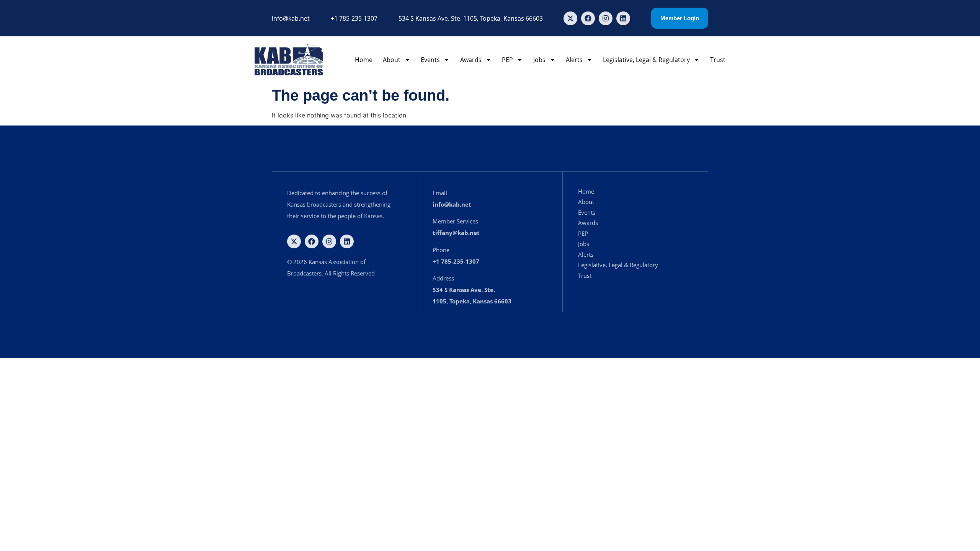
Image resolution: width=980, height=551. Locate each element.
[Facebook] (588, 18)
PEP (507, 59)
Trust (717, 59)
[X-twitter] (570, 18)
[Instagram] (605, 18)
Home (363, 59)
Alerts (574, 59)
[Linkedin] (623, 18)
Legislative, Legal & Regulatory (646, 59)
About (391, 59)
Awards (471, 59)
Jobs (539, 59)
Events (430, 59)
